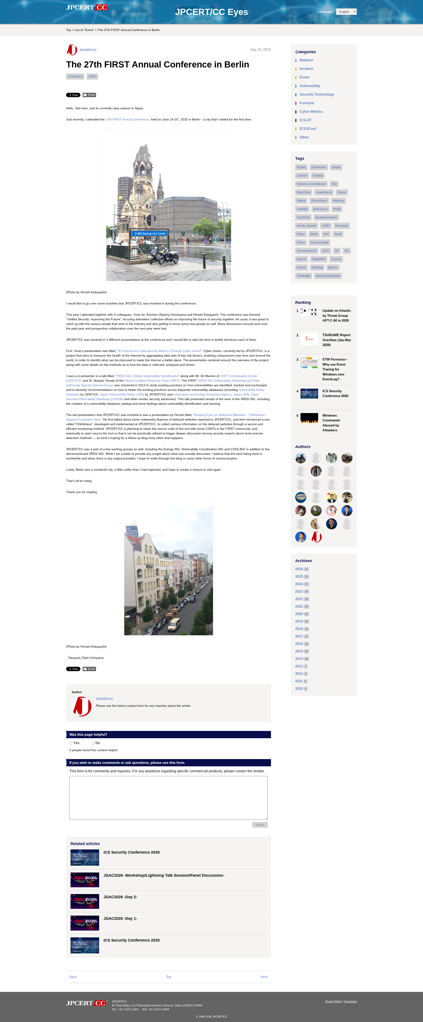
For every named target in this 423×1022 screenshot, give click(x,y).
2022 (299, 599)
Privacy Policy (333, 1001)
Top (68, 30)
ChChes (302, 175)
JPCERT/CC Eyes (211, 12)
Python (301, 167)
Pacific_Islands (306, 225)
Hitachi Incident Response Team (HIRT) (152, 380)
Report (342, 192)
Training (318, 175)
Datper (336, 167)
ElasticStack (319, 200)
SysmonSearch (306, 250)
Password (342, 225)
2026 (299, 569)
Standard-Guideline (328, 275)
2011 (299, 681)
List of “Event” (84, 30)
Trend (337, 234)
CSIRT (92, 76)
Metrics (333, 267)
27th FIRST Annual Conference (127, 119)
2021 (299, 606)
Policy (301, 234)
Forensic (307, 103)
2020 (299, 614)
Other (304, 137)
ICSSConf (308, 129)
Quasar (301, 259)
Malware (306, 60)
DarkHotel (303, 217)
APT (326, 234)
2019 (299, 621)
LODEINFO (318, 259)
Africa (301, 242)
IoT (337, 250)
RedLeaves (320, 209)
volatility (302, 209)
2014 (299, 659)
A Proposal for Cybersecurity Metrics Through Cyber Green (159, 351)
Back (73, 977)
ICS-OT (306, 120)
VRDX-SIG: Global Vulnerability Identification (147, 376)
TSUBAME (303, 275)
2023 (299, 591)
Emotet (301, 267)
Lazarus (336, 259)
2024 (299, 584)
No (97, 743)
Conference (75, 76)
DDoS (314, 234)
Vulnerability (310, 86)
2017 (299, 636)
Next (264, 977)
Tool (334, 184)
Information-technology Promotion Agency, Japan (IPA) (211, 394)
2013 (299, 666)
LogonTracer (324, 192)
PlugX (337, 209)
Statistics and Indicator (311, 184)
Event (304, 77)
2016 (299, 644)
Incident (306, 69)
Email (91, 95)
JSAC (325, 250)
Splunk (301, 200)
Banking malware (326, 217)
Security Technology (317, 94)
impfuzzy (338, 200)
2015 (299, 651)
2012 (299, 674)
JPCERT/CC (88, 50)
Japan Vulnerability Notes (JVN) (122, 394)
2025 (299, 576)
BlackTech (303, 192)
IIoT (347, 250)
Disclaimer (350, 1001)
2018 (299, 629)
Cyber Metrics (311, 111)
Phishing (317, 267)
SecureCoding (319, 242)
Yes (76, 743)
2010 (299, 688)
